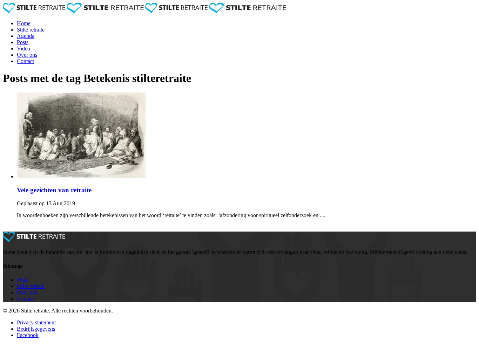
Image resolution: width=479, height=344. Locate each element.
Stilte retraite (31, 30)
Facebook (28, 335)
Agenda (25, 36)
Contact (25, 61)
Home (24, 23)
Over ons (27, 55)
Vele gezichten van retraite (54, 190)
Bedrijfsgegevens (36, 329)
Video (23, 48)
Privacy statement (36, 322)
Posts (22, 42)
